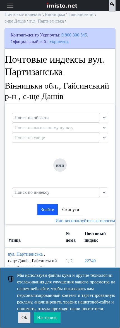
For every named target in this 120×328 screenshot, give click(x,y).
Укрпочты (58, 41)
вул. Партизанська (46, 21)
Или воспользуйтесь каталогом (85, 220)
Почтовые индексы (22, 14)
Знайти (47, 209)
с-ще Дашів (15, 21)
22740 (90, 260)
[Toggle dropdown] (104, 118)
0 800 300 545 (74, 35)
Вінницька (55, 14)
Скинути (70, 209)
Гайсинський (80, 14)
